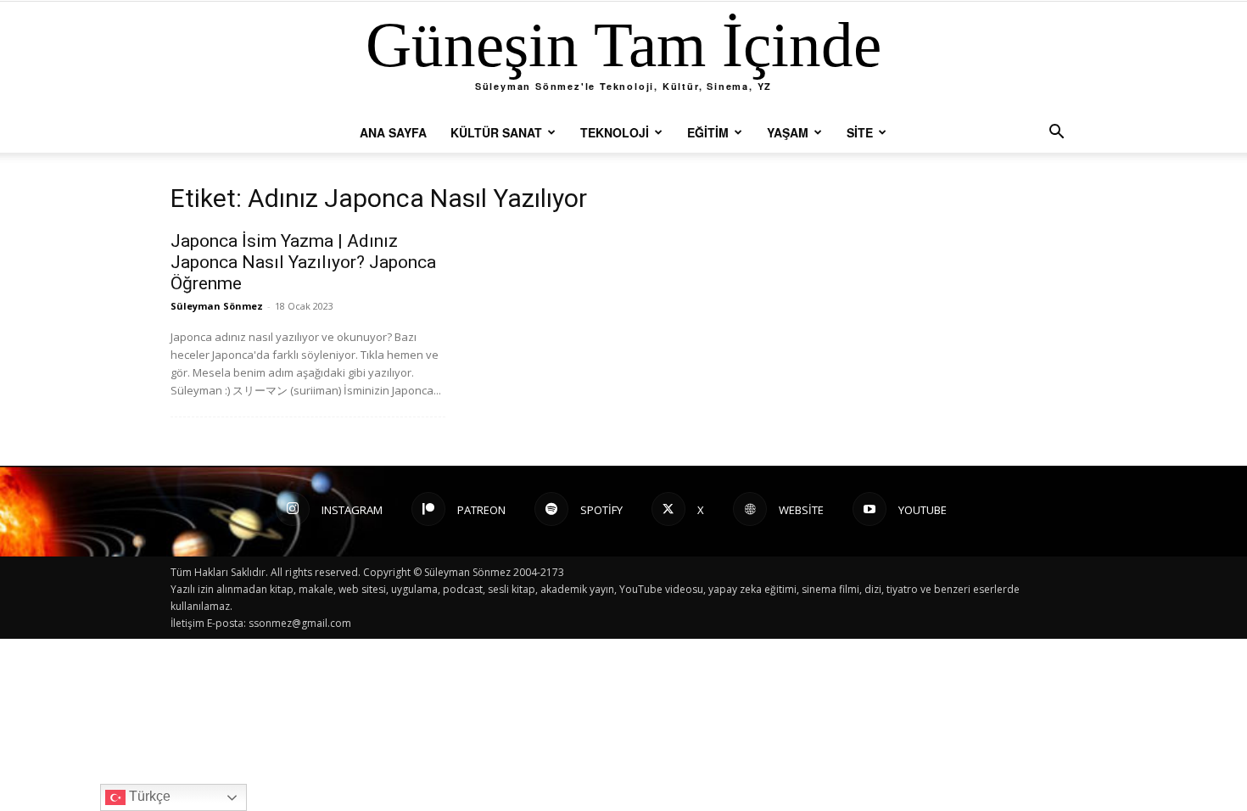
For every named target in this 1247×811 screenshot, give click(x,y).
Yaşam (787, 132)
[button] (1056, 134)
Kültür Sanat (496, 132)
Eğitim (708, 132)
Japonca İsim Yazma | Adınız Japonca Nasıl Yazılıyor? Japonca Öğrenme (303, 262)
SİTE (860, 132)
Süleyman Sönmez (217, 305)
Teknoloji (614, 132)
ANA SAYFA (393, 132)
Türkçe (148, 796)
